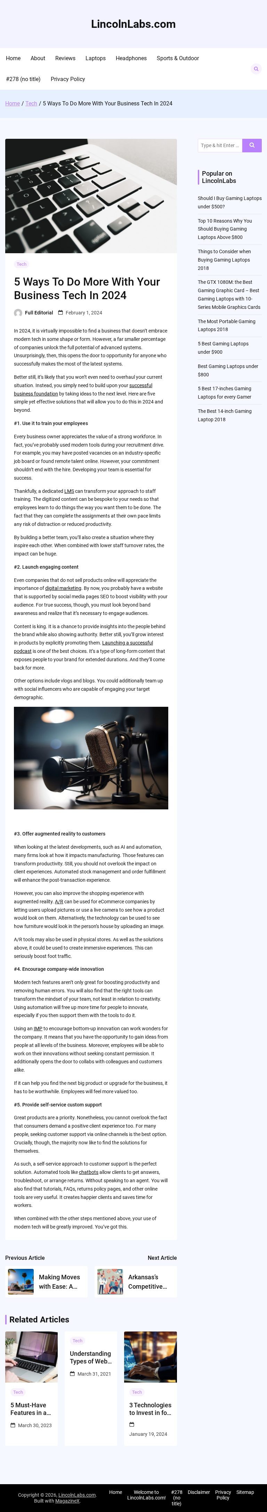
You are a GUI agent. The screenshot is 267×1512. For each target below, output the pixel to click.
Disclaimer (199, 1492)
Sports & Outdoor (178, 58)
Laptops (96, 58)
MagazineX (67, 1501)
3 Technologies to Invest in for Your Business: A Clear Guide (150, 1408)
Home (13, 58)
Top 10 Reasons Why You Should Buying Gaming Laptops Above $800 (225, 229)
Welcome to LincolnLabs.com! (146, 1495)
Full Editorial (39, 312)
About (38, 58)
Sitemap (245, 1492)
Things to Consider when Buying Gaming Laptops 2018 (224, 260)
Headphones (131, 58)
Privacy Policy (68, 79)
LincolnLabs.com (133, 24)
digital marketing (63, 588)
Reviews (65, 58)
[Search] (252, 145)
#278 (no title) (23, 79)
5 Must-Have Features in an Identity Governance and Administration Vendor (31, 1408)
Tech (21, 264)
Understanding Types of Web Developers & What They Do (90, 1357)
